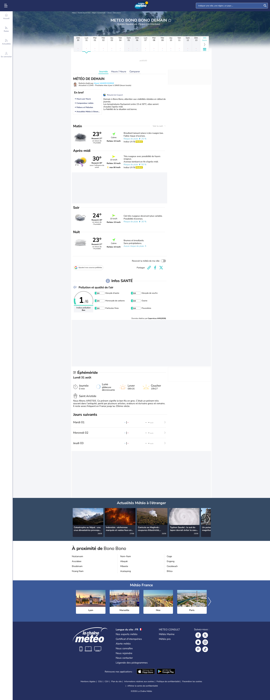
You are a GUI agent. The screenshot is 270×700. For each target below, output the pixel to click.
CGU (100, 681)
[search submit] (265, 5)
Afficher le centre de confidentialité (142, 686)
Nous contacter (124, 658)
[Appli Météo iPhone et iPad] (146, 672)
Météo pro (165, 639)
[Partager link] (149, 267)
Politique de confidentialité (168, 681)
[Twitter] (205, 635)
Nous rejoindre (124, 653)
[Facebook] (198, 635)
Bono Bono (117, 13)
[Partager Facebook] (155, 267)
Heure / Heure (118, 71)
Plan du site (116, 681)
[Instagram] (205, 642)
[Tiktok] (205, 649)
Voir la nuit (158, 126)
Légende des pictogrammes (132, 662)
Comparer (135, 71)
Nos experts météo (126, 634)
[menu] (6, 5)
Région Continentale (98, 13)
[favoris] (169, 20)
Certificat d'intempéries (129, 639)
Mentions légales (88, 681)
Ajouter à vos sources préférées (90, 267)
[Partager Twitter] (161, 267)
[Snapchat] (198, 642)
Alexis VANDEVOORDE (104, 83)
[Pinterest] (198, 649)
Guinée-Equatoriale (84, 13)
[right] (208, 519)
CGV (107, 681)
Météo (74, 13)
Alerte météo (123, 643)
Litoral (109, 13)
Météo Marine (167, 634)
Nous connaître (124, 648)
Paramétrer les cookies (192, 681)
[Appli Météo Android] (166, 672)
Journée (103, 71)
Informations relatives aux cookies (139, 681)
